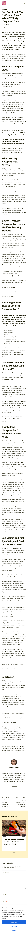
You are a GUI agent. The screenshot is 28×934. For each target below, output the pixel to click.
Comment (6, 872)
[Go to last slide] (4, 835)
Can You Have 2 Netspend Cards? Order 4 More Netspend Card (14, 842)
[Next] (23, 835)
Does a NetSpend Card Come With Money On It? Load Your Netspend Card (7, 801)
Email (4, 901)
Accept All (14, 922)
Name (4, 894)
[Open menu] (24, 3)
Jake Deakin (6, 27)
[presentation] (14, 828)
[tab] (10, 852)
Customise (14, 926)
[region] (14, 919)
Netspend (4, 9)
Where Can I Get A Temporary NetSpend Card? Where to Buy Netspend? (21, 801)
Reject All (14, 930)
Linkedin (14, 786)
